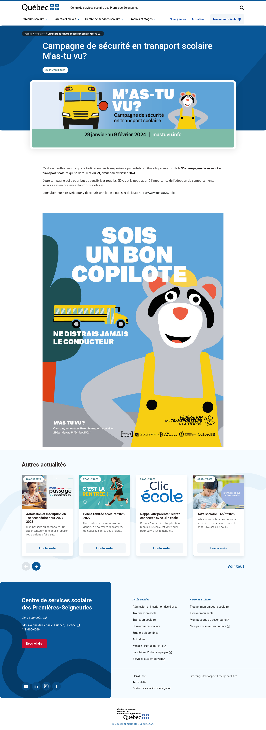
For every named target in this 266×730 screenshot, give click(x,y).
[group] (47, 515)
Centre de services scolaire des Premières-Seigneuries (104, 7)
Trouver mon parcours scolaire (209, 606)
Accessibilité (139, 682)
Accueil (28, 34)
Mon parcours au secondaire (209, 626)
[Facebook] (56, 686)
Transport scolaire (144, 619)
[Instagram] (46, 686)
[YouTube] (26, 686)
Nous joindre (178, 19)
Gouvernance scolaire (146, 626)
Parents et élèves (65, 19)
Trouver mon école (224, 19)
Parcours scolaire (33, 19)
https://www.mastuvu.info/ (157, 193)
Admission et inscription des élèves (155, 606)
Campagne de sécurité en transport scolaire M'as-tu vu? (74, 34)
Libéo (234, 676)
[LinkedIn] (36, 686)
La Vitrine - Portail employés (152, 652)
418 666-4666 (31, 629)
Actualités (198, 19)
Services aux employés (149, 659)
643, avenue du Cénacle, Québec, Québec (49, 625)
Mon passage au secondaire (209, 619)
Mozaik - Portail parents (149, 645)
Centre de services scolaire (103, 19)
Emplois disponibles (145, 632)
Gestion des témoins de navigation (152, 688)
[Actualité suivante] (36, 566)
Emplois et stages (141, 19)
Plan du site (139, 676)
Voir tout (235, 566)
